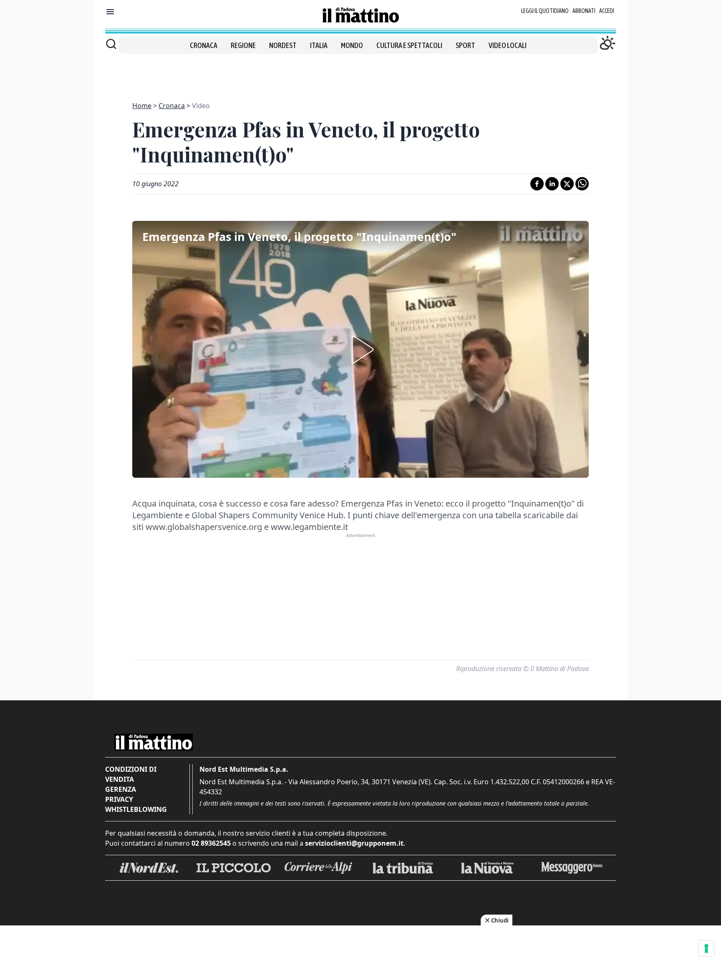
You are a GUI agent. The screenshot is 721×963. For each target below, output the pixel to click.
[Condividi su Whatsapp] (582, 183)
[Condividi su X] (567, 183)
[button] (360, 349)
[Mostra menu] (110, 12)
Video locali (508, 45)
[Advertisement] (360, 72)
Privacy (119, 799)
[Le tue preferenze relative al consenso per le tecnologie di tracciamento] (706, 948)
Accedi (606, 11)
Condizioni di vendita (130, 774)
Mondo (352, 45)
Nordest (283, 45)
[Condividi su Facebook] (537, 183)
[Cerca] (111, 44)
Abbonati (583, 11)
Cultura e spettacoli (409, 45)
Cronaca (203, 45)
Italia (319, 45)
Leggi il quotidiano (545, 11)
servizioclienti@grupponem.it (354, 843)
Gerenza (120, 789)
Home (141, 105)
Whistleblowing (136, 809)
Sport (465, 45)
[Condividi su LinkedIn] (552, 183)
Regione (243, 45)
